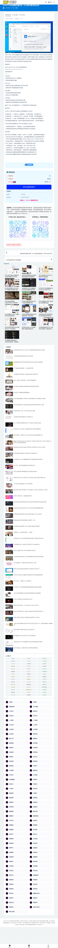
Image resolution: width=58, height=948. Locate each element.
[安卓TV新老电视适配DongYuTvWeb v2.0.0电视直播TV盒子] (12, 295)
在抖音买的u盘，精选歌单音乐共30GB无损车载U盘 (26, 647)
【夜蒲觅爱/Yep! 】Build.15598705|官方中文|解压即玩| (27, 544)
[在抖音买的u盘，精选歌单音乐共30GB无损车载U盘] (9, 651)
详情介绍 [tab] (9, 14)
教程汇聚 (13, 679)
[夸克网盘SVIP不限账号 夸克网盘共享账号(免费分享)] (9, 376)
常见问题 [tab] (23, 14)
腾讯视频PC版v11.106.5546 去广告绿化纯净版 (24, 635)
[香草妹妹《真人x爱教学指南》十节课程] (9, 534)
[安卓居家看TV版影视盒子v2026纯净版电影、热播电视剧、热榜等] (12, 334)
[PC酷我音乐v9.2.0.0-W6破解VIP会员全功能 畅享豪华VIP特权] (9, 643)
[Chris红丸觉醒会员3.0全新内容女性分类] (9, 601)
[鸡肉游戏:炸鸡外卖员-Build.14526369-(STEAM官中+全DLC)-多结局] (9, 449)
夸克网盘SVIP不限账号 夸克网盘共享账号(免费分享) (26, 374)
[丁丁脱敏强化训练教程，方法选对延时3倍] (9, 370)
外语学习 (44, 668)
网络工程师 (44, 687)
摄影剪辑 (44, 676)
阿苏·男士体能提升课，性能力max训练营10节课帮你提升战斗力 (29, 611)
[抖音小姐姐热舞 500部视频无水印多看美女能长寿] (9, 473)
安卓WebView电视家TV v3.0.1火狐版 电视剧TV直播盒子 (27, 526)
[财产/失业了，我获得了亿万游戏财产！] (9, 582)
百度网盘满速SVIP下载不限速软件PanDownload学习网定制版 (28, 362)
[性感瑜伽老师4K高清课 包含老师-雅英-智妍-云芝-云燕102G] (9, 515)
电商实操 (44, 681)
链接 (19, 244)
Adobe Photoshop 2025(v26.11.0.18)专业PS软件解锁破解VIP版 (28, 508)
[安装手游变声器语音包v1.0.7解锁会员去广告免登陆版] (12, 321)
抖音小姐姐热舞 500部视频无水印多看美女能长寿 (25, 471)
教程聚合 (29, 679)
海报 (14, 244)
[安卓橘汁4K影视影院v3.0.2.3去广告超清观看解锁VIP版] (29, 296)
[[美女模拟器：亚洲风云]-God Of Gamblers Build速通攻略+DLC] (9, 436)
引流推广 (44, 674)
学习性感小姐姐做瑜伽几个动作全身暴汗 (23, 483)
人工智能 (44, 661)
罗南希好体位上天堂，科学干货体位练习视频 (24, 410)
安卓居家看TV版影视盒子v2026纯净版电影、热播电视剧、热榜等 (11, 342)
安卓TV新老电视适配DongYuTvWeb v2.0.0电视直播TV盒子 (12, 303)
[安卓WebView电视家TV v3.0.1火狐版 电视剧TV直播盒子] (9, 528)
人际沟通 (29, 663)
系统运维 (13, 687)
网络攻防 (13, 689)
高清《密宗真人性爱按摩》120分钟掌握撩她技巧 (25, 380)
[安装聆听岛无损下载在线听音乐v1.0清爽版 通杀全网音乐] (46, 308)
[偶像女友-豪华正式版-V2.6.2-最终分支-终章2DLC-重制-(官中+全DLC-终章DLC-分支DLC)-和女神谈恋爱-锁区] (9, 442)
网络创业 (29, 687)
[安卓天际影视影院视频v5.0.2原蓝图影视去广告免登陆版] (29, 308)
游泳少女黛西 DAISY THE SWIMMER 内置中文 (25, 550)
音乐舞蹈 (29, 694)
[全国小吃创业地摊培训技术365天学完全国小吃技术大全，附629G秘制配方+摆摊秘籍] (9, 624)
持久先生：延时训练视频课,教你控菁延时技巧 (24, 465)
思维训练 (13, 676)
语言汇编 (13, 694)
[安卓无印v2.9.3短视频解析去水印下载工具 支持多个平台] (46, 284)
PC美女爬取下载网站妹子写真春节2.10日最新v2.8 (25, 453)
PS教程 (28, 658)
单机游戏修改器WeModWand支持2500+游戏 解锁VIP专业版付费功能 (30, 502)
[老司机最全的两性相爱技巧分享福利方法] (9, 417)
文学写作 (44, 679)
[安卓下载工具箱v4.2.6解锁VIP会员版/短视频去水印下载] (12, 271)
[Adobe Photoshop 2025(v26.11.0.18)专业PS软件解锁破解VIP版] (9, 509)
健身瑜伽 (13, 666)
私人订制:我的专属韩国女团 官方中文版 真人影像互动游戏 (27, 423)
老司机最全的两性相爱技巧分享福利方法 (23, 416)
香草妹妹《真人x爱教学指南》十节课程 (23, 532)
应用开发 (29, 674)
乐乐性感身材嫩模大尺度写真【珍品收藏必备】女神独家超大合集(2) (30, 398)
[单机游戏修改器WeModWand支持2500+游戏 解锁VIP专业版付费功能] (9, 503)
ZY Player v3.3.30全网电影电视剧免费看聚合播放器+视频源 (27, 587)
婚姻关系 (13, 671)
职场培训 (44, 689)
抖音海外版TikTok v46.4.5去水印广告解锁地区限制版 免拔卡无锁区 (12, 290)
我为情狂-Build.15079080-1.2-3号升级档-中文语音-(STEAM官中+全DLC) (31, 489)
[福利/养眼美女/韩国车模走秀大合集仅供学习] (9, 631)
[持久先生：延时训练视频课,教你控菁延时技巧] (9, 467)
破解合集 (44, 684)
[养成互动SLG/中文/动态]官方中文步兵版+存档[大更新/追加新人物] (29, 477)
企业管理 (44, 663)
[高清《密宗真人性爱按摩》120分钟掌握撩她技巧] (9, 382)
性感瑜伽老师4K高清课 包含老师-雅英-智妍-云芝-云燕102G (28, 514)
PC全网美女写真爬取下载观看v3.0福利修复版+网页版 (26, 386)
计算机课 (44, 692)
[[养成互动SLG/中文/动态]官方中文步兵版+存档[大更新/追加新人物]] (9, 479)
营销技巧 (29, 692)
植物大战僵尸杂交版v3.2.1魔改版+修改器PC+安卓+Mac (27, 617)
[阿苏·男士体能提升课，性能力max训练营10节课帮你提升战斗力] (9, 613)
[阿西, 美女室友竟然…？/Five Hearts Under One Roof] (9, 607)
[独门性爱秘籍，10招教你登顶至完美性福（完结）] (9, 564)
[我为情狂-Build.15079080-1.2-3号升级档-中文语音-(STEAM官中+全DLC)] (9, 491)
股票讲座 (13, 692)
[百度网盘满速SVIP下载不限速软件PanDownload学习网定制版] (9, 364)
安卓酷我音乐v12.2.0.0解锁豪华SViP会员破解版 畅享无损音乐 (29, 290)
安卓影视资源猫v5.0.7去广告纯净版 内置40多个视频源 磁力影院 (46, 329)
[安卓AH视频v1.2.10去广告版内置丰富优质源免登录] (12, 308)
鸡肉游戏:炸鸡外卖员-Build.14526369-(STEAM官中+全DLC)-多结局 (29, 447)
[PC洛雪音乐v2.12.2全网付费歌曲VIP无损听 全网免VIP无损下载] (9, 540)
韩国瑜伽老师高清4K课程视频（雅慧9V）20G (24, 520)
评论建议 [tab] (16, 14)
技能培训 (29, 676)
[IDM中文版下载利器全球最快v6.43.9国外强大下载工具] (9, 570)
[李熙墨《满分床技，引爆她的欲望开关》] (9, 497)
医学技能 (13, 668)
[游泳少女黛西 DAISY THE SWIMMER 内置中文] (9, 552)
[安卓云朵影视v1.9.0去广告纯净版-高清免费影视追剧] (46, 295)
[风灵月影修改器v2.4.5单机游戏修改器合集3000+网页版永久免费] (9, 406)
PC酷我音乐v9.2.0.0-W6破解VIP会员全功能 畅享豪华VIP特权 (28, 641)
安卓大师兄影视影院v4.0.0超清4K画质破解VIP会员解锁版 (27, 593)
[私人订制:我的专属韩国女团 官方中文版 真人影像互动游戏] (9, 424)
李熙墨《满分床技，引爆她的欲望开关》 (23, 495)
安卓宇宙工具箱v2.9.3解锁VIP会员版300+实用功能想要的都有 (28, 574)
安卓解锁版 (16, 18)
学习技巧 (29, 671)
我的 (29, 947)
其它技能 (29, 666)
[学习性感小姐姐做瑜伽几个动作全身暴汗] (9, 485)
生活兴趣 (29, 681)
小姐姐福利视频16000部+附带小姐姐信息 (23, 356)
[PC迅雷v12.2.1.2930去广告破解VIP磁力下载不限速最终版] (9, 430)
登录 (50, 2)
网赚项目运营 (28, 689)
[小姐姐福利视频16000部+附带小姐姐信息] (9, 357)
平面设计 (13, 674)
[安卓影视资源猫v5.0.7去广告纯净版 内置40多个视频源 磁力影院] (46, 321)
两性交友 (44, 658)
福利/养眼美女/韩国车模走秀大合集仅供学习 (24, 629)
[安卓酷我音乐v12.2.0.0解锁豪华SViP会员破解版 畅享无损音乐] (29, 285)
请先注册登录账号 (29, 187)
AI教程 (13, 658)
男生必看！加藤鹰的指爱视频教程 (22, 392)
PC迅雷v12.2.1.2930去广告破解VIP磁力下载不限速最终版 (27, 429)
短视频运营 (29, 684)
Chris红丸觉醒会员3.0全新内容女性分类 (23, 599)
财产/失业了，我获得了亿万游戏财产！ (23, 581)
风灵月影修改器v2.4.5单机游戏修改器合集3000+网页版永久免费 (29, 404)
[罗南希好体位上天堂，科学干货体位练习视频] (9, 412)
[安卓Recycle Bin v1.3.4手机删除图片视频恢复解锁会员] (29, 321)
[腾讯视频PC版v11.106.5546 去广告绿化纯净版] (9, 637)
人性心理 (13, 663)
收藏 (9, 244)
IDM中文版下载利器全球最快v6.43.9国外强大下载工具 (26, 568)
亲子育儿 (13, 661)
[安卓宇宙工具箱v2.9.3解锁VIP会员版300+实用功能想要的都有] (9, 577)
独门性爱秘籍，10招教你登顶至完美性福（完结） (25, 562)
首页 (12, 18)
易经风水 (13, 681)
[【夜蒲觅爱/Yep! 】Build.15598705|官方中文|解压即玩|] (9, 545)
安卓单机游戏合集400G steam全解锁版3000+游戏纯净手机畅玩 (29, 556)
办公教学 (44, 666)
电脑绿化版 (13, 684)
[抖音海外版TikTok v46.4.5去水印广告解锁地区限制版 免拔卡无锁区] (12, 283)
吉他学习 (29, 668)
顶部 (48, 947)
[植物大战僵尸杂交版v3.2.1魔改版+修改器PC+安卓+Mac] (9, 619)
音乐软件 (44, 694)
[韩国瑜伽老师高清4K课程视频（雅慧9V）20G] (9, 522)
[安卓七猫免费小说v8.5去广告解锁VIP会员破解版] (46, 269)
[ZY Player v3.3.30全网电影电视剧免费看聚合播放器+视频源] (9, 588)
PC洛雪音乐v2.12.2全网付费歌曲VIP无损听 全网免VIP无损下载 (28, 538)
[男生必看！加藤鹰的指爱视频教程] (9, 394)
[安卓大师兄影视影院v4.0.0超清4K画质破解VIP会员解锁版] (29, 270)
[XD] (4, 8)
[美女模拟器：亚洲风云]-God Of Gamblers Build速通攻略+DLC (28, 435)
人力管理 (29, 661)
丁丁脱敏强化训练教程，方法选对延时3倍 (23, 368)
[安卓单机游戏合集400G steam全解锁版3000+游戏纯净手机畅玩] (9, 558)
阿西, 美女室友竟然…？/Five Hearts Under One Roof (26, 605)
